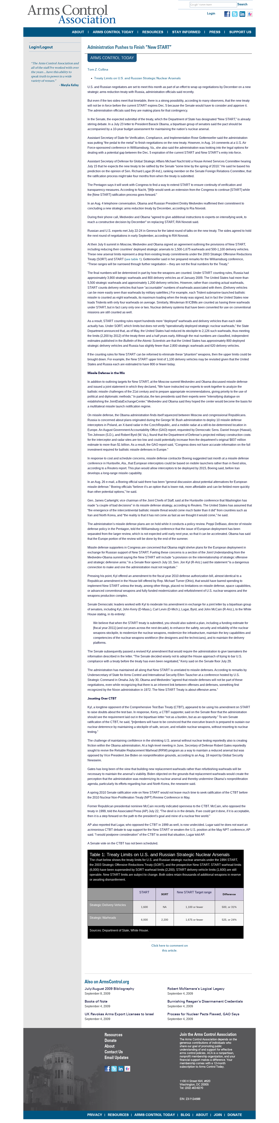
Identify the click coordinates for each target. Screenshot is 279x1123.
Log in (211, 13)
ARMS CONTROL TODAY (154, 1115)
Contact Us (114, 1051)
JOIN (218, 1115)
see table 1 (133, 259)
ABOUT (202, 1115)
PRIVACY (94, 1115)
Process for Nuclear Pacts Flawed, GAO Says (203, 1014)
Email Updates (116, 1057)
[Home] (71, 14)
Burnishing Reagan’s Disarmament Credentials (205, 1001)
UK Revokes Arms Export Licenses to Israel (119, 1014)
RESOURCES (118, 1115)
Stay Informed (186, 32)
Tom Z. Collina (97, 69)
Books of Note (96, 1001)
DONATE (235, 1115)
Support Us (240, 32)
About (78, 32)
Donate (111, 1040)
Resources (152, 32)
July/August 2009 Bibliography (109, 989)
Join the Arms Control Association (208, 1034)
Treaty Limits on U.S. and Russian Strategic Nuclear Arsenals (137, 78)
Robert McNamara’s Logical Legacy (196, 989)
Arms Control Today (113, 32)
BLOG (185, 1115)
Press (214, 32)
